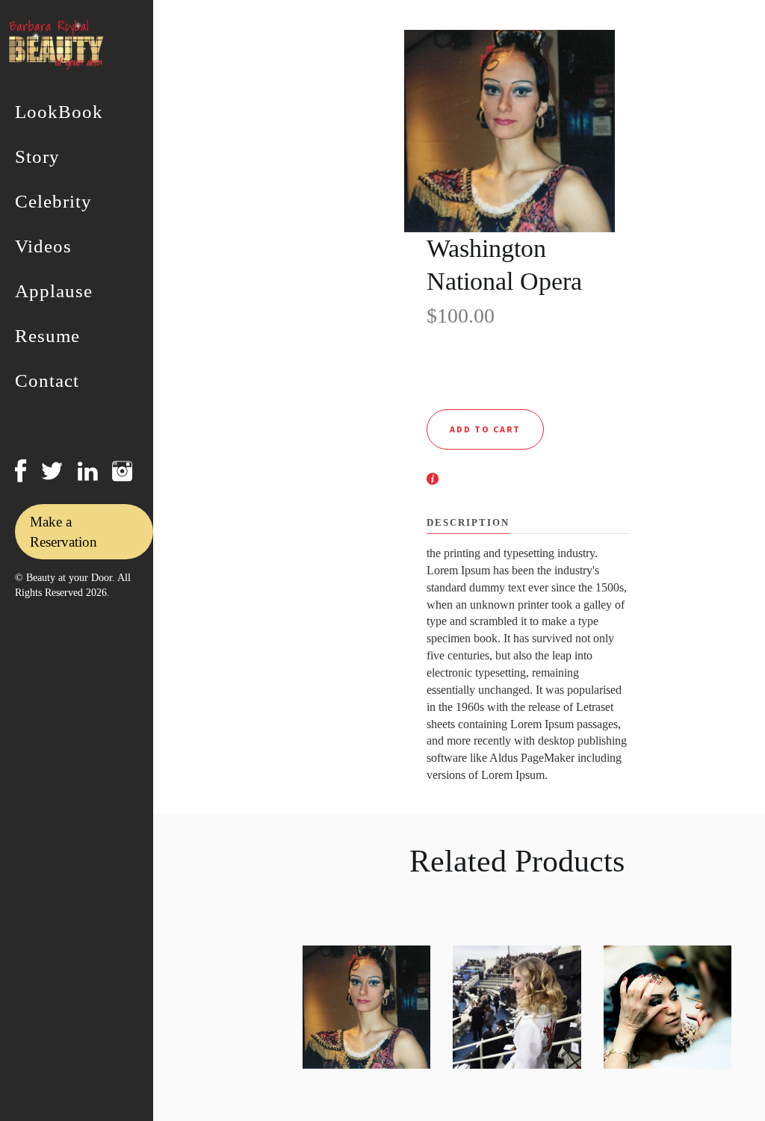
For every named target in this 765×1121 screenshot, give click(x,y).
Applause (54, 291)
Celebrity (53, 201)
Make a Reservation (63, 532)
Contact (47, 380)
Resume (47, 336)
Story (37, 156)
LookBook (59, 112)
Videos (43, 246)
